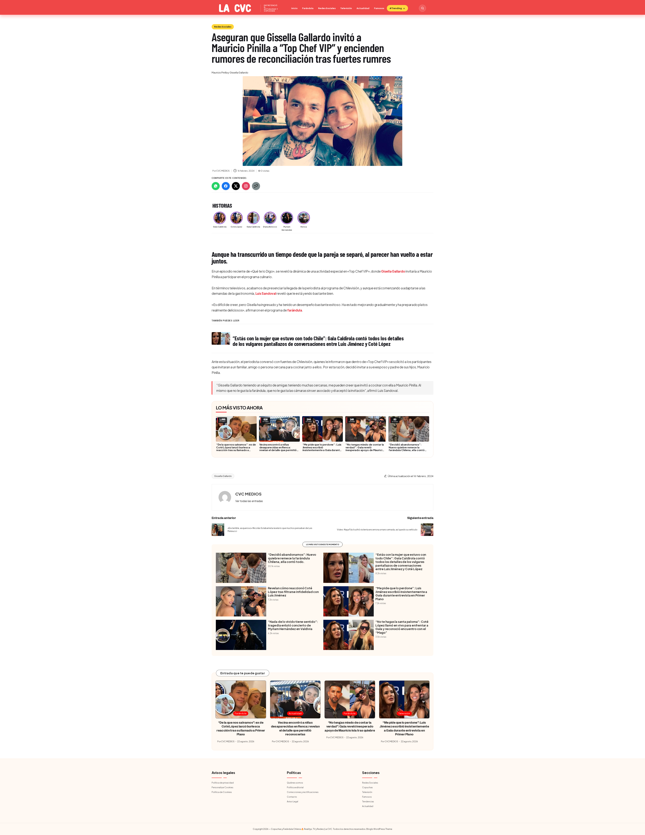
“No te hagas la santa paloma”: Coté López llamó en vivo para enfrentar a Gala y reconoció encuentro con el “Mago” (401, 627)
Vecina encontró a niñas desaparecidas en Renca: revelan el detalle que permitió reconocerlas (278, 449)
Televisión (346, 8)
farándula (294, 310)
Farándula (307, 8)
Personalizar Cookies (222, 787)
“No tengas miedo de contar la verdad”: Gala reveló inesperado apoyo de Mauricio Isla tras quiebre (365, 449)
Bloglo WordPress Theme (379, 829)
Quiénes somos (295, 782)
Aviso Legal (292, 801)
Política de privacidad (223, 782)
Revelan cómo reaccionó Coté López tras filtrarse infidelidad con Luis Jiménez (293, 591)
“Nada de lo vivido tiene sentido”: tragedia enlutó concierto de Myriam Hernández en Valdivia (293, 625)
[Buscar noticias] (422, 8)
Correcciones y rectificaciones (302, 792)
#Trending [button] (396, 8)
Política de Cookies (222, 792)
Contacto (292, 797)
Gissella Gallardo (223, 476)
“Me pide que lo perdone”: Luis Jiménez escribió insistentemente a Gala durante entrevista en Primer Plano (322, 449)
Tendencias (368, 801)
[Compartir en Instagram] (246, 186)
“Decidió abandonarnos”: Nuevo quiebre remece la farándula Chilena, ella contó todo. (407, 449)
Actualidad (363, 8)
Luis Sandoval (265, 293)
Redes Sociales (327, 8)
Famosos (379, 8)
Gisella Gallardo (393, 271)
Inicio (294, 8)
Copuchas (367, 787)
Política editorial (295, 787)
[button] (249, 501)
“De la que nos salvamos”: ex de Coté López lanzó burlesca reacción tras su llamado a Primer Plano (236, 449)
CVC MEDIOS (248, 493)
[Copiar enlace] (256, 186)
